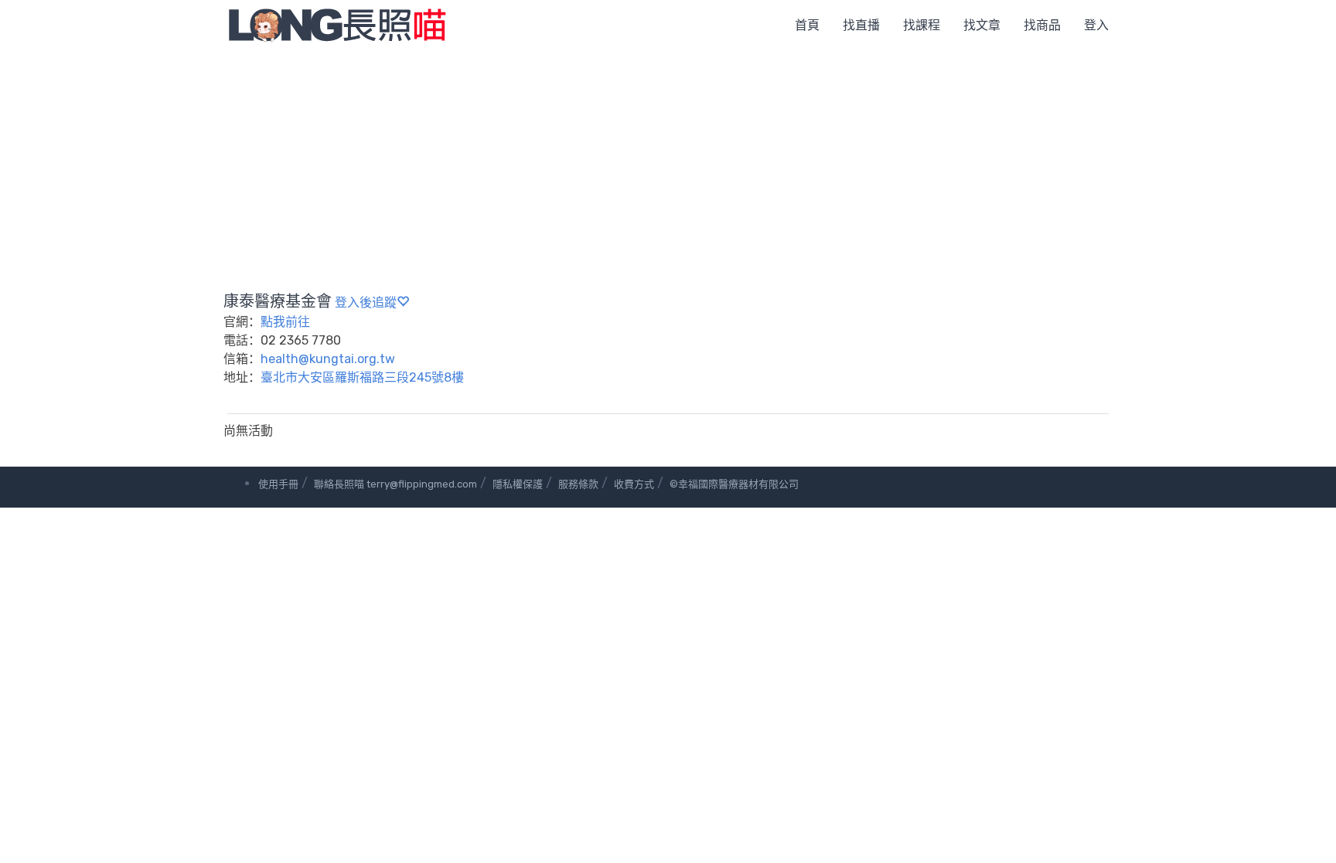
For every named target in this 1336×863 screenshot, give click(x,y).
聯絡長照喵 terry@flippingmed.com (395, 484)
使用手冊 (278, 484)
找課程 (921, 25)
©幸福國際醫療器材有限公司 (734, 484)
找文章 (981, 25)
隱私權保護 (517, 484)
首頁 (807, 25)
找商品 (1042, 25)
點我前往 (285, 321)
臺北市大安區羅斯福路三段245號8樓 (362, 377)
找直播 (861, 25)
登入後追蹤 (366, 302)
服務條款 (578, 484)
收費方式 (634, 484)
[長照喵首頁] (337, 24)
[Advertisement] (668, 166)
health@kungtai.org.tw (328, 359)
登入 (1096, 25)
